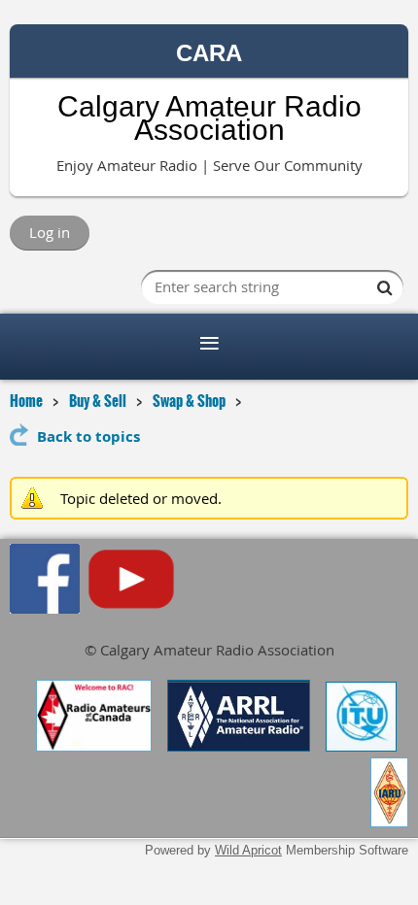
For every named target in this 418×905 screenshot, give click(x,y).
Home (26, 400)
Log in (49, 232)
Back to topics (88, 436)
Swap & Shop (189, 400)
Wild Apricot (248, 850)
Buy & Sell (97, 400)
